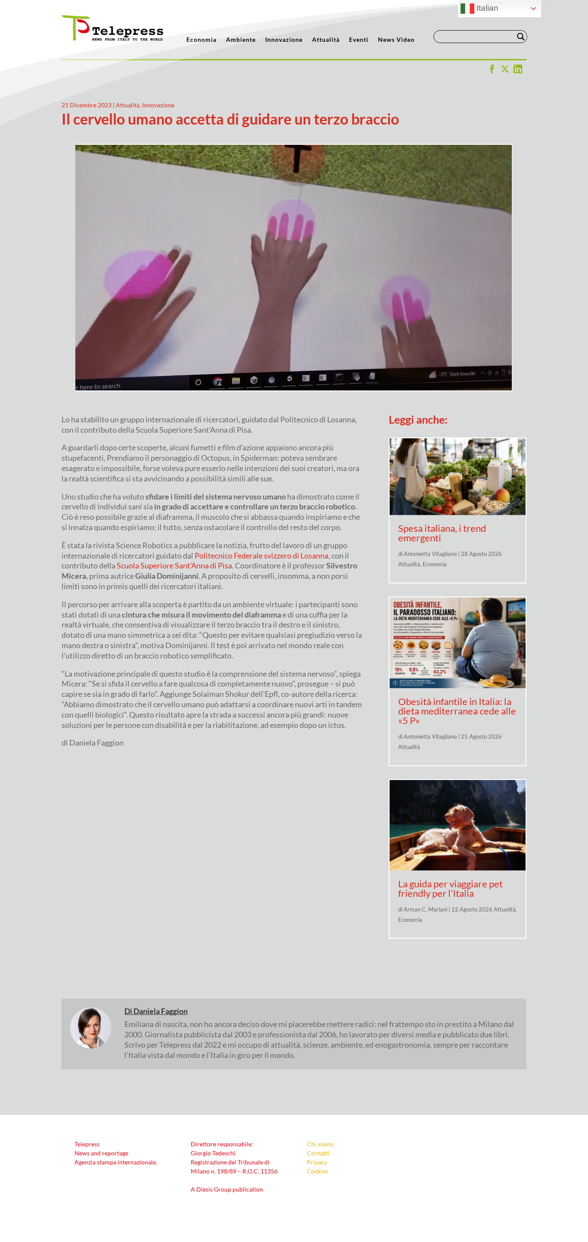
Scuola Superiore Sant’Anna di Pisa (174, 565)
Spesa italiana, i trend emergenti (442, 532)
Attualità (326, 40)
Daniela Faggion (160, 1011)
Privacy (317, 1162)
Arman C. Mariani (425, 909)
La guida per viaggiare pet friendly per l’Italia (450, 888)
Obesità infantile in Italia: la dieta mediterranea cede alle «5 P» (457, 711)
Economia (201, 40)
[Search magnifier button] (521, 37)
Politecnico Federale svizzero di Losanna (261, 555)
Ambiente (241, 40)
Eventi (358, 40)
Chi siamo (320, 1144)
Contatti (318, 1153)
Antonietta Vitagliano (430, 553)
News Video (396, 40)
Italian (486, 7)
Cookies (317, 1171)
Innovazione (284, 40)
